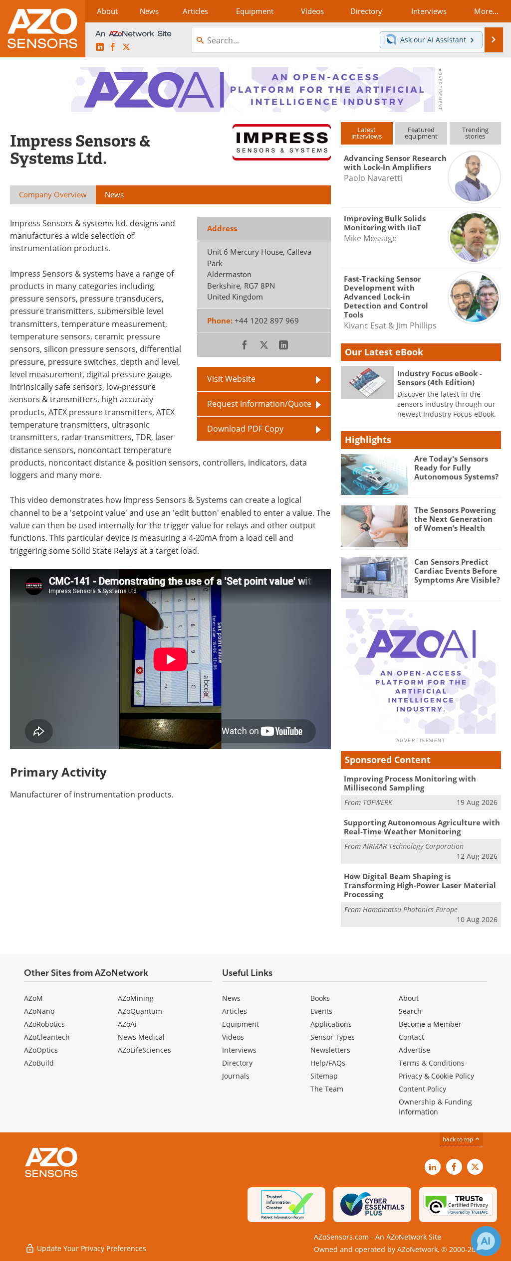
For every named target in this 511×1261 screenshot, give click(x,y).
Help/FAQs (327, 1063)
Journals (236, 1076)
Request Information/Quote (259, 403)
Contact (411, 1037)
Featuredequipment (421, 133)
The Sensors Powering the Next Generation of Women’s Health (455, 519)
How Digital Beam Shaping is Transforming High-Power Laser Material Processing (420, 885)
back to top (459, 1139)
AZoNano (39, 1011)
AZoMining (136, 998)
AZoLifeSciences (144, 1050)
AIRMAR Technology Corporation (413, 846)
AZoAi (127, 1024)
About (409, 998)
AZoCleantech (47, 1037)
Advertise (414, 1050)
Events (321, 1011)
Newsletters (330, 1050)
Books (320, 998)
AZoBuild (39, 1063)
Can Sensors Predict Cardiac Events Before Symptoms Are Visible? (457, 571)
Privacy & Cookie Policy (436, 1076)
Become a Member (430, 1024)
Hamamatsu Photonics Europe (410, 909)
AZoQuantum (140, 1011)
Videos (233, 1037)
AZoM (33, 998)
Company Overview (53, 194)
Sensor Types (332, 1037)
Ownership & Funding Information (435, 1106)
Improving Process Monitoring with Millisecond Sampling (410, 783)
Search (410, 1011)
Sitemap (324, 1076)
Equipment (240, 1024)
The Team (326, 1089)
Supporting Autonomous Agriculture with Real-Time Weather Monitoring (422, 826)
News (231, 998)
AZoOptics (41, 1050)
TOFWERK (377, 802)
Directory (237, 1063)
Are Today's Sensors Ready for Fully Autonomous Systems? (456, 467)
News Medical (141, 1037)
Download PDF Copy (245, 428)
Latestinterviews (366, 133)
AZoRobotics (44, 1024)
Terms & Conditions (432, 1063)
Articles (234, 1011)
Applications (331, 1024)
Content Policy (422, 1089)
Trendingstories (475, 133)
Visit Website (231, 378)
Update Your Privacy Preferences (90, 1248)
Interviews (239, 1050)
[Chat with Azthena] (486, 1241)
